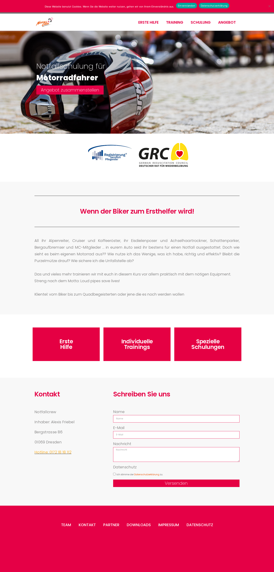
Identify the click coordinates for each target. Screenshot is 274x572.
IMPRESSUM (168, 524)
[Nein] (269, 6)
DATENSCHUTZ (200, 524)
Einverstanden (186, 5)
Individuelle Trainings (137, 344)
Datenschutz (125, 467)
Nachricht (122, 443)
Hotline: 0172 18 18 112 (52, 452)
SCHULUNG (201, 22)
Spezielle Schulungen (207, 344)
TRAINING (174, 22)
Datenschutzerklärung (214, 5)
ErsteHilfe (66, 344)
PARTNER (111, 524)
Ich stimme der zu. (139, 474)
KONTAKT (87, 524)
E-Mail (119, 427)
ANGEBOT (227, 22)
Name (119, 411)
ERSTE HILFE (148, 22)
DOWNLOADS (139, 524)
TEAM (66, 524)
